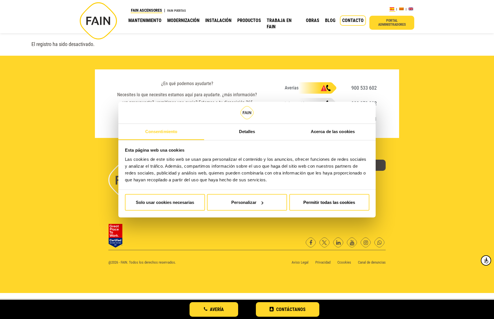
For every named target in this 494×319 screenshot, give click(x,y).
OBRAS (312, 20)
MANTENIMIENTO (145, 20)
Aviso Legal (300, 262)
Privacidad (322, 262)
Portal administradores (392, 23)
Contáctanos (291, 309)
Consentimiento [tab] (161, 131)
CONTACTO (353, 20)
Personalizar (243, 202)
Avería (217, 309)
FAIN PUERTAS (176, 11)
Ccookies (344, 262)
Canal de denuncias (372, 262)
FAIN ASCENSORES (146, 10)
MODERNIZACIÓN (183, 20)
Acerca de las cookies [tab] (333, 131)
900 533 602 (364, 88)
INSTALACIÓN (218, 20)
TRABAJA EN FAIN (279, 23)
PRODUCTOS (249, 20)
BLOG (330, 20)
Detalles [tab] (247, 131)
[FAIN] (98, 20)
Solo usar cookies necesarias (165, 202)
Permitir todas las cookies (329, 202)
